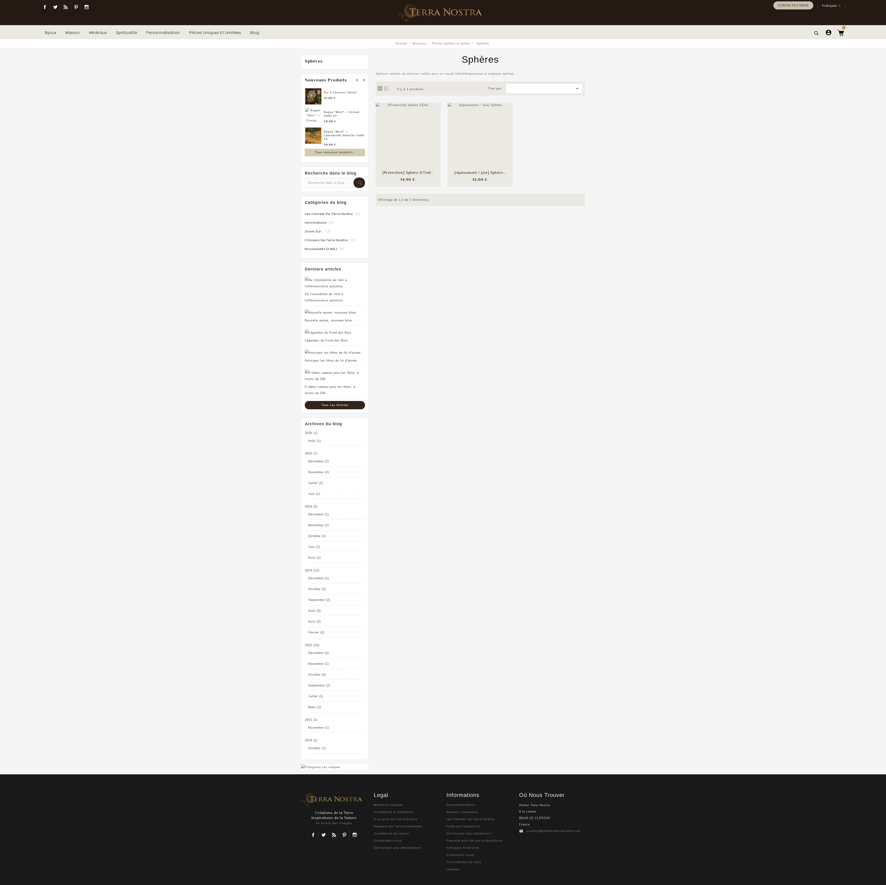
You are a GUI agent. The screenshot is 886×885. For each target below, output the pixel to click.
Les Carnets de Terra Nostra (470, 819)
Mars (314, 707)
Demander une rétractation (397, 848)
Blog (65, 7)
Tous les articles (334, 405)
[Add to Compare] (408, 130)
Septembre (319, 600)
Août (314, 440)
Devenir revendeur (462, 812)
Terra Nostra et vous (463, 862)
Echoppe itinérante (462, 848)
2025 (311, 453)
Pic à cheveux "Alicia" (340, 92)
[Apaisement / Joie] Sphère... (480, 173)
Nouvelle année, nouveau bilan (328, 320)
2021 (311, 720)
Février (316, 632)
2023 (312, 570)
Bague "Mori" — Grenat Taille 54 (341, 113)
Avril (314, 557)
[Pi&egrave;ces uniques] (321, 767)
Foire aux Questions (463, 826)
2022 (312, 645)
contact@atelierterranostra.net (553, 831)
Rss (333, 835)
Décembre (318, 461)
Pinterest (76, 7)
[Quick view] (420, 144)
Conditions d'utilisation (393, 812)
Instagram (86, 7)
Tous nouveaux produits (335, 152)
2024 (311, 506)
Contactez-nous (793, 5)
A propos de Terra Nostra (395, 819)
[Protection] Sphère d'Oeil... (408, 173)
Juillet (315, 483)
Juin (314, 494)
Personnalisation (460, 805)
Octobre (317, 536)
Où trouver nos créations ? (469, 833)
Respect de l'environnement (398, 826)
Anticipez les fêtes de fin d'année (331, 360)
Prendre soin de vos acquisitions (474, 840)
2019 (311, 740)
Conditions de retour (391, 833)
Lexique (452, 869)
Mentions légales (388, 805)
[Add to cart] (395, 130)
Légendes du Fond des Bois (326, 340)
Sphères (314, 61)
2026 (311, 433)
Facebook (44, 7)
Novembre (318, 472)
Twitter (55, 7)
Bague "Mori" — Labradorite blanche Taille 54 (344, 135)
